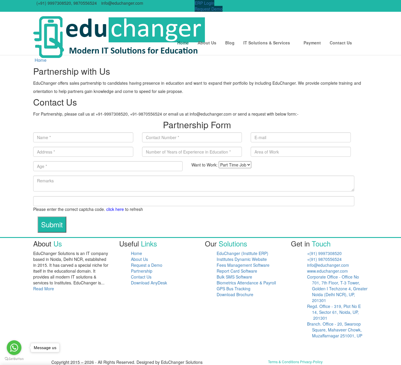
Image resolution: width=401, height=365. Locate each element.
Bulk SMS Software (234, 277)
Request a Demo (146, 265)
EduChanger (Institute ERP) (242, 253)
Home (183, 43)
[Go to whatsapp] (14, 347)
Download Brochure (235, 294)
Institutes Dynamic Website (242, 259)
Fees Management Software (243, 265)
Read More (44, 288)
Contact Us (341, 43)
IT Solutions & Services (266, 43)
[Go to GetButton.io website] (14, 359)
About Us (207, 43)
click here (115, 209)
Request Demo (209, 9)
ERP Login (204, 3)
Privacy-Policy (311, 361)
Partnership (141, 271)
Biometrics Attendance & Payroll (246, 283)
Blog (230, 43)
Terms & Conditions (283, 361)
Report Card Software (237, 271)
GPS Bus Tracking (233, 288)
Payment (312, 43)
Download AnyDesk (149, 283)
